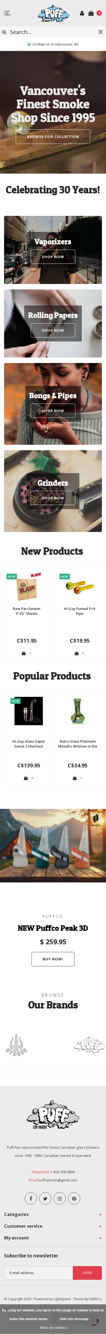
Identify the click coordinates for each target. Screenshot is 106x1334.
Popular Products (52, 676)
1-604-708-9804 (62, 1171)
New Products (52, 551)
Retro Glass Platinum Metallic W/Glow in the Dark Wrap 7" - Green (77, 744)
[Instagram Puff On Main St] (60, 1198)
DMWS (94, 1299)
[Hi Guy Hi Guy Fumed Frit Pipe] (79, 587)
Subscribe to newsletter (31, 1256)
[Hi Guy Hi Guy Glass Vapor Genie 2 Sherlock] (28, 711)
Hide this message (74, 1319)
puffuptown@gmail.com (57, 1180)
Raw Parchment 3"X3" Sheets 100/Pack (26, 611)
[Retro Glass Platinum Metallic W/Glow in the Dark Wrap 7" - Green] (77, 711)
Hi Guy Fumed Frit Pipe (79, 611)
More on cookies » (54, 1328)
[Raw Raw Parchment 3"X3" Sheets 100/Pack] (26, 587)
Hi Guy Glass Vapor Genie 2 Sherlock (29, 744)
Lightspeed (61, 1299)
